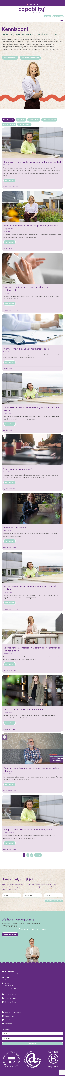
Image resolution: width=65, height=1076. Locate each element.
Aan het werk (7, 248)
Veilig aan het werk (9, 670)
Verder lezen (10, 180)
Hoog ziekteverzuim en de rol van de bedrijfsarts (27, 829)
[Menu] (62, 19)
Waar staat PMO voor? (14, 527)
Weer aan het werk (9, 791)
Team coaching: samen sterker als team (23, 709)
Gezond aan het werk (10, 187)
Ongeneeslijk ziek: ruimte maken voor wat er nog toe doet (32, 162)
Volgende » (38, 855)
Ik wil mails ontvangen (54, 901)
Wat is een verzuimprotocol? (17, 469)
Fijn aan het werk (9, 489)
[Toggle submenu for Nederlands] (37, 4)
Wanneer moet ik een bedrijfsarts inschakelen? (26, 348)
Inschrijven (32, 1043)
